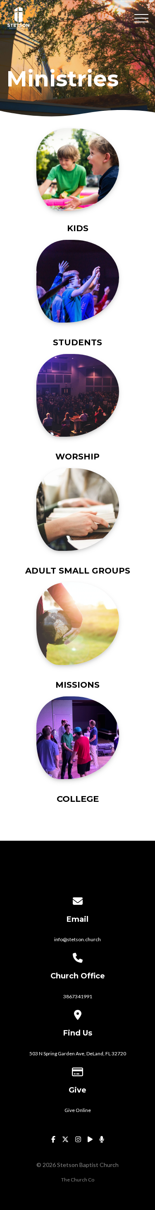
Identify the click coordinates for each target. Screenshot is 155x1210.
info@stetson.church (77, 939)
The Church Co (77, 1180)
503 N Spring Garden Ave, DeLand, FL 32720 (77, 1053)
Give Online (77, 1110)
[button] (141, 18)
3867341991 (77, 996)
